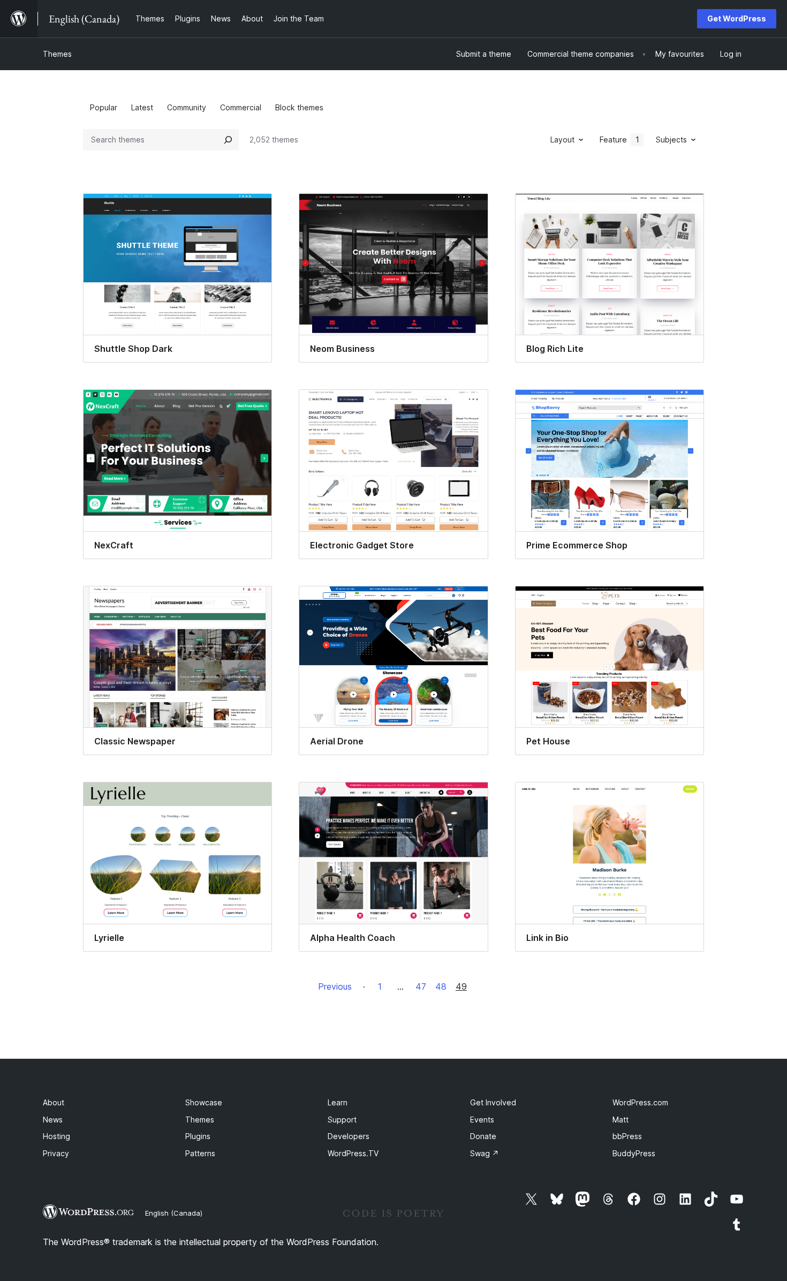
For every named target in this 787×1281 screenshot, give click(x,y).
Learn (337, 1102)
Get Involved (493, 1102)
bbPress (627, 1136)
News (53, 1119)
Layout (562, 139)
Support (342, 1119)
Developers (348, 1136)
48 (441, 986)
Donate (483, 1136)
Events (482, 1119)
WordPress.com (640, 1102)
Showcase (203, 1102)
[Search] (228, 139)
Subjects (671, 139)
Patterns (200, 1153)
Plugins (197, 1136)
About (53, 1102)
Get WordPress (736, 18)
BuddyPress (633, 1153)
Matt (620, 1119)
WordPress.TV (353, 1153)
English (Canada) (173, 1213)
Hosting (56, 1136)
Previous (335, 986)
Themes (57, 53)
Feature (619, 139)
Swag (484, 1153)
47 (420, 986)
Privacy (56, 1153)
